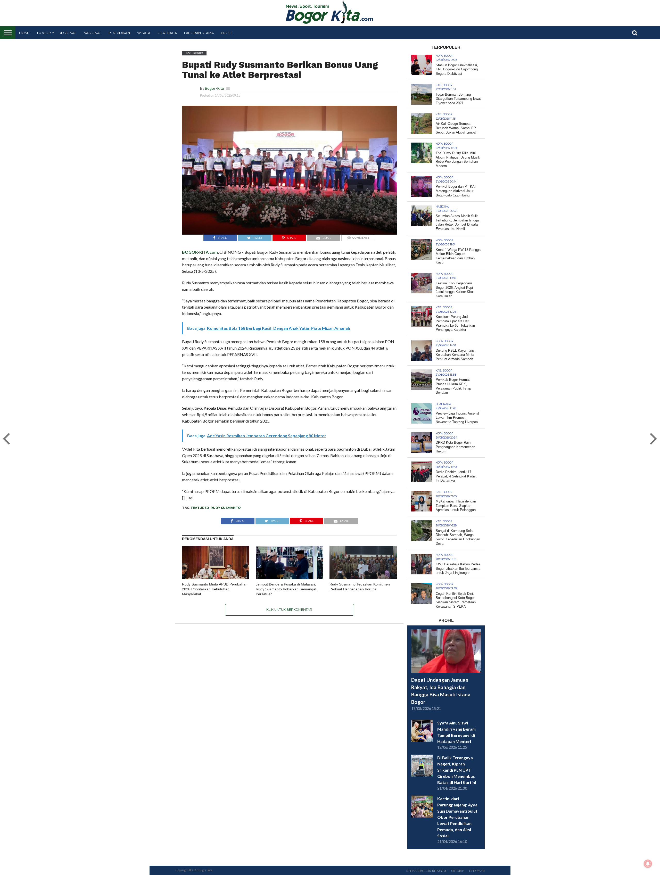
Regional (67, 33)
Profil (227, 33)
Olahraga (167, 33)
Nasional (92, 33)
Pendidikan (119, 33)
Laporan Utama (199, 33)
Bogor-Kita (214, 88)
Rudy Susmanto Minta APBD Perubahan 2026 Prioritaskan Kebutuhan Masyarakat (215, 589)
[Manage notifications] (648, 864)
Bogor (44, 33)
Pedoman (477, 871)
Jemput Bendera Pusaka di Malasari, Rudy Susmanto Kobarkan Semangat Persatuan (286, 589)
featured (200, 508)
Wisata (143, 33)
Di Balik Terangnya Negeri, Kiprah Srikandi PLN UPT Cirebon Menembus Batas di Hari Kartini (456, 770)
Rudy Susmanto (226, 508)
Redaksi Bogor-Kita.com (426, 871)
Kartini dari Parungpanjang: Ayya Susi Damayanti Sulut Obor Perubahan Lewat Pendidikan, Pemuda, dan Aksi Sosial (457, 817)
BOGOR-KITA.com (200, 252)
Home (24, 33)
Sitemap (457, 871)
